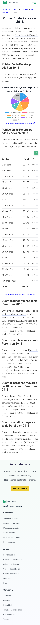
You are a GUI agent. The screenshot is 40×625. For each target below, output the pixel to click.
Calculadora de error (11, 564)
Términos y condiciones (12, 610)
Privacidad (7, 605)
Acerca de (7, 596)
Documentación (9, 555)
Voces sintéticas (9, 533)
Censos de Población (10, 9)
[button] (34, 2)
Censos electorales (11, 574)
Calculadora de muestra (12, 559)
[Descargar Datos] (36, 153)
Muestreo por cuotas (11, 528)
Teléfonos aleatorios (11, 519)
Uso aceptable (9, 615)
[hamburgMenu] (34, 2)
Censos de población (11, 569)
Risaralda (5, 13)
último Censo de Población (26, 35)
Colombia (24, 9)
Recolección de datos (11, 523)
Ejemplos (7, 578)
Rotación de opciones (11, 537)
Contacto (6, 600)
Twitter (6, 619)
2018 (32, 9)
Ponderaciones (9, 542)
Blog (5, 583)
